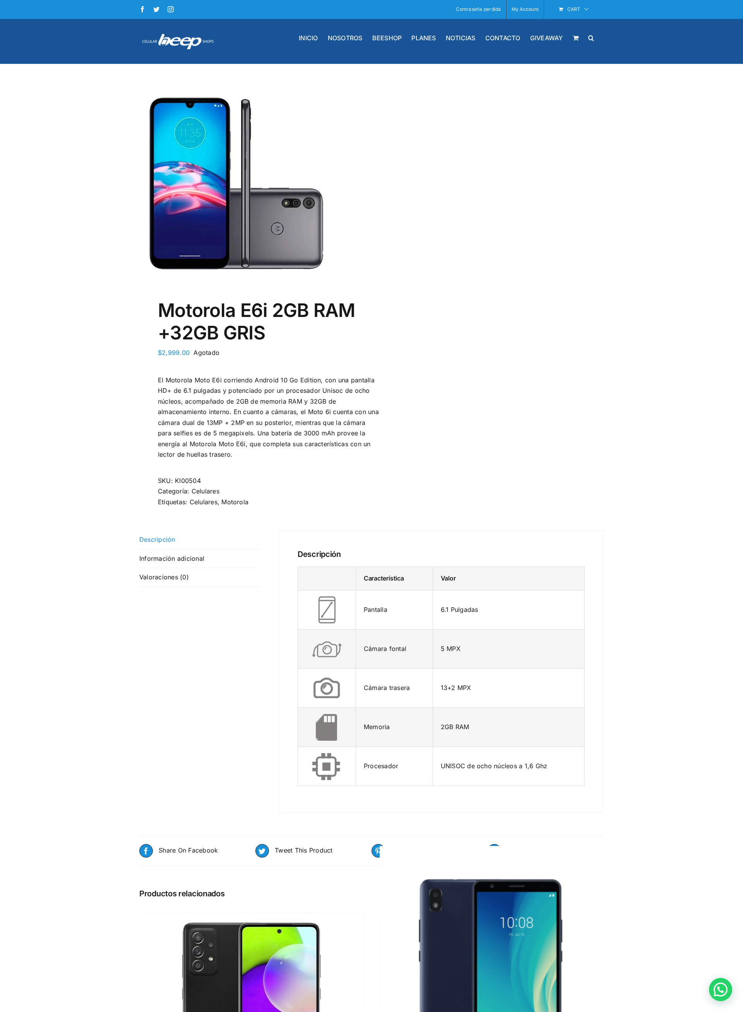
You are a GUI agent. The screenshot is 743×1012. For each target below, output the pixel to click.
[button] (591, 37)
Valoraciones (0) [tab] (164, 577)
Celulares (205, 491)
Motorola (234, 502)
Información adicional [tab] (171, 558)
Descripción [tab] (157, 539)
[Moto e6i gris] (250, 183)
